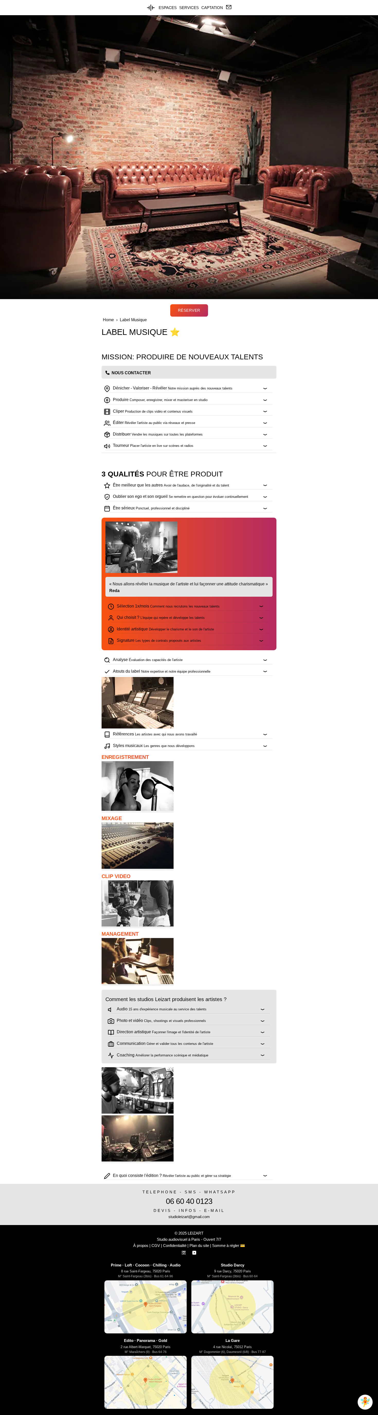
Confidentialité (174, 1245)
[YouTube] (194, 1251)
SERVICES (189, 7)
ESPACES (168, 7)
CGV (155, 1245)
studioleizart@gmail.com (189, 1216)
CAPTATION (212, 7)
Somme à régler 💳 (228, 1245)
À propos (140, 1245)
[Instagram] (184, 1251)
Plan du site (199, 1245)
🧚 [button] (365, 1402)
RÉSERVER (189, 310)
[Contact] (229, 7)
